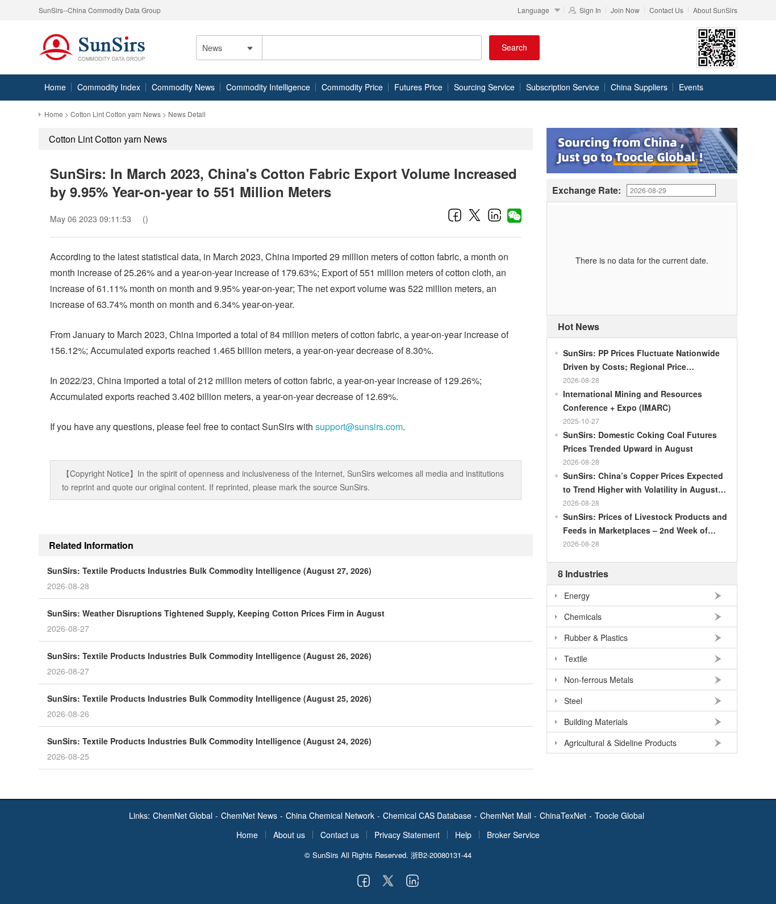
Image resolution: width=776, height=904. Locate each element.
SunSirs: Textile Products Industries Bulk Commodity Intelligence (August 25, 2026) (209, 698)
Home (55, 87)
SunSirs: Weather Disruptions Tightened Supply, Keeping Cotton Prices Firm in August (216, 613)
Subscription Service (562, 87)
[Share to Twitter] (475, 214)
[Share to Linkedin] (494, 214)
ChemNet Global (182, 815)
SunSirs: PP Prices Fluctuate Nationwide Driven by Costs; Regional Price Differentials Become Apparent (641, 360)
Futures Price (418, 87)
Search (514, 47)
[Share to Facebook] (455, 214)
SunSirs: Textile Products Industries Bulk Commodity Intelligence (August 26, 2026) (209, 655)
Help (463, 834)
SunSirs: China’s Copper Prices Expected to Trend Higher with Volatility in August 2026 (643, 483)
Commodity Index (108, 87)
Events (691, 87)
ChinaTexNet (563, 815)
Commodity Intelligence (268, 87)
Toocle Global (619, 815)
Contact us (339, 834)
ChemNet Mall (505, 815)
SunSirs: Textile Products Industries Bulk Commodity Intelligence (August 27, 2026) (209, 570)
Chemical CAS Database (427, 815)
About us (289, 834)
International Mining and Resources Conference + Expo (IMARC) (632, 400)
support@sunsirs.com (359, 426)
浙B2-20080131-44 (441, 854)
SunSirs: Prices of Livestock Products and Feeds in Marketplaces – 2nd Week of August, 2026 (645, 524)
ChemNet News (249, 815)
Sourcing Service (484, 87)
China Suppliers (639, 87)
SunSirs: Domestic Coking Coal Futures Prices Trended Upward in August (640, 441)
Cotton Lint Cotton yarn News (115, 114)
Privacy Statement (407, 834)
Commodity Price (352, 87)
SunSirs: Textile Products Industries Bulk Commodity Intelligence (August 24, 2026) (209, 741)
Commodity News (183, 87)
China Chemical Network (330, 815)
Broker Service (513, 834)
